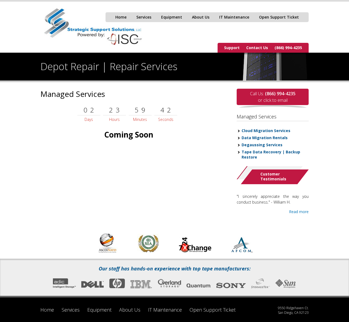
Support (232, 47)
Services (143, 17)
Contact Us (257, 47)
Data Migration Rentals (265, 137)
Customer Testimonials (273, 176)
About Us (200, 17)
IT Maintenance (234, 17)
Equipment (171, 17)
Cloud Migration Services (266, 130)
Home (121, 17)
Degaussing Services (262, 144)
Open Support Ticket (279, 17)
